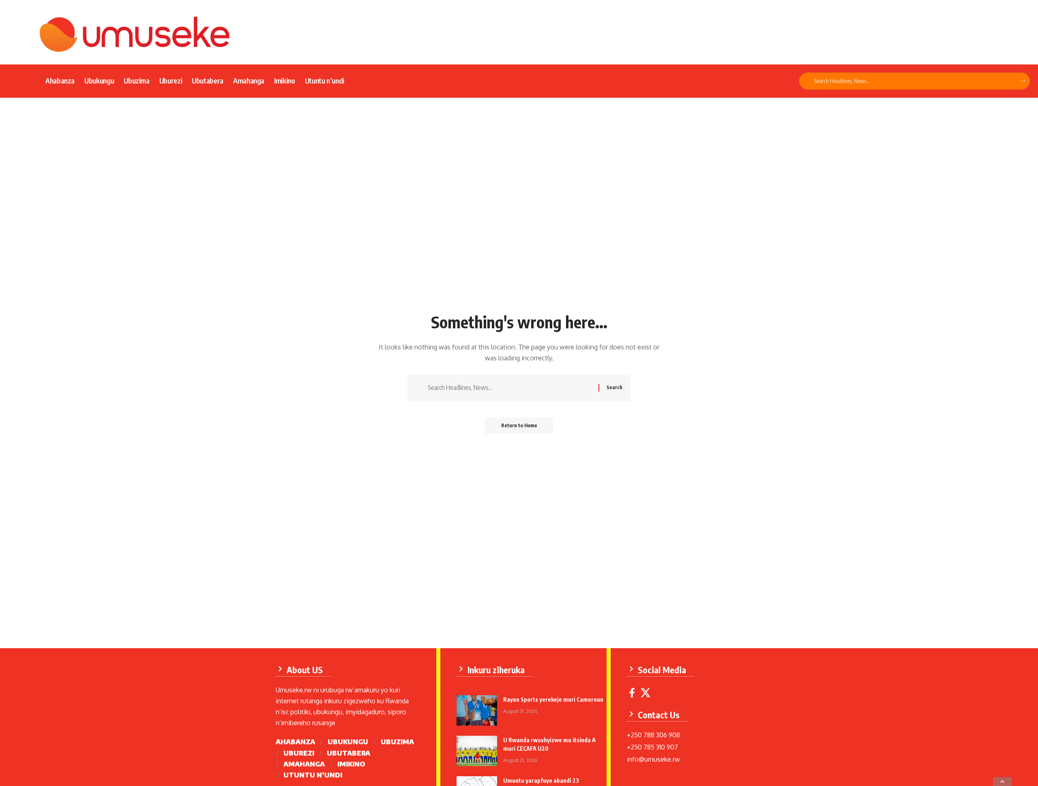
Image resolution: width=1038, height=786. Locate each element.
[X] (645, 693)
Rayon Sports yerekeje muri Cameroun (553, 699)
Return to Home (519, 425)
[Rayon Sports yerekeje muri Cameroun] (477, 710)
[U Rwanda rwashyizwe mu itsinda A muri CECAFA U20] (477, 751)
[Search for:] (510, 387)
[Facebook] (632, 693)
